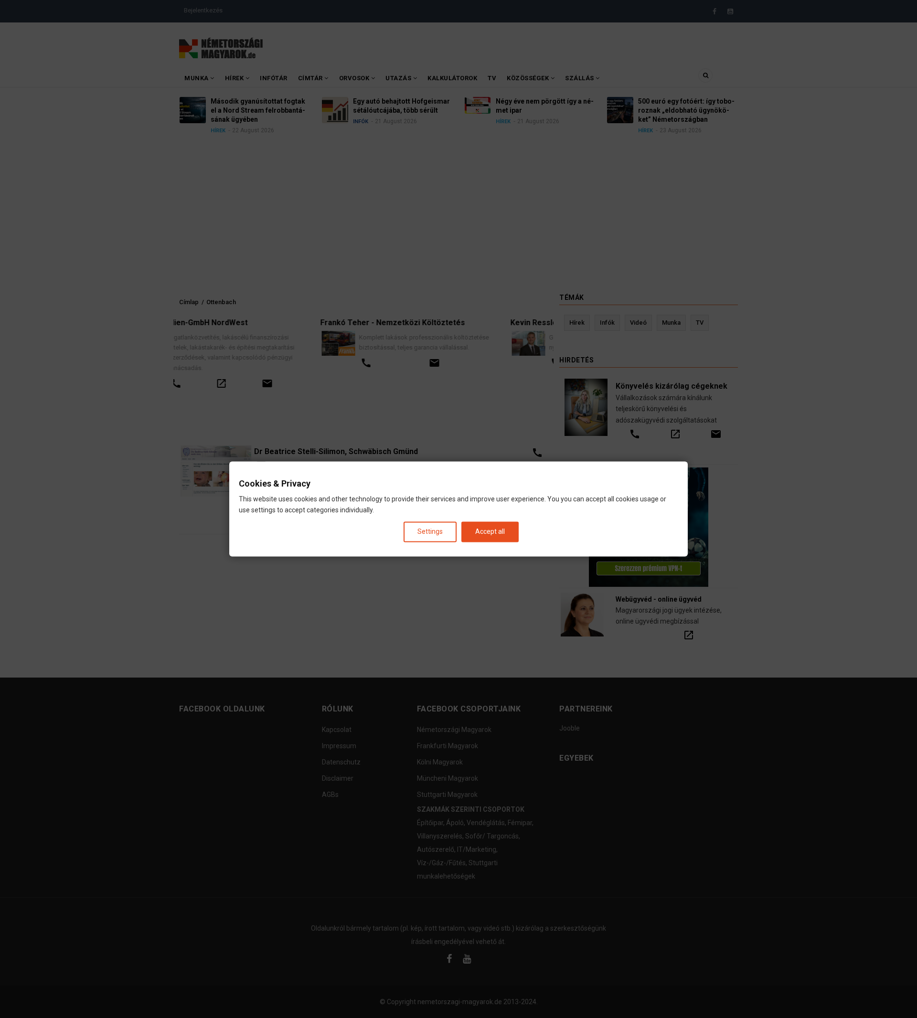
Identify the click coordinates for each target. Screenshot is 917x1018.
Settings (430, 531)
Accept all (490, 531)
